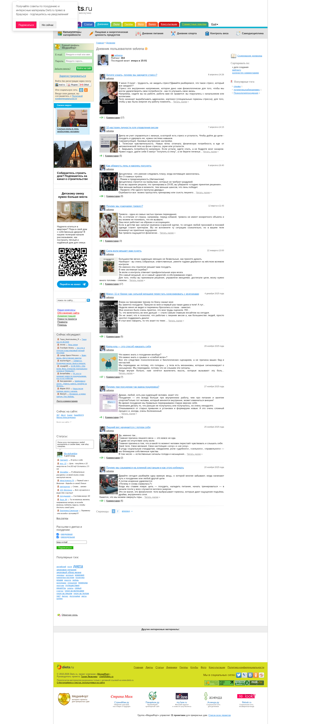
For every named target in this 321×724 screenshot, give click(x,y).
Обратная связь (70, 615)
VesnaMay (64, 472)
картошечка (65, 487)
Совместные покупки (194, 24)
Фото (141, 24)
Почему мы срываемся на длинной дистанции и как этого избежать (145, 467)
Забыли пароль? (63, 69)
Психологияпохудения (246, 93)
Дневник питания (152, 33)
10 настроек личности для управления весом (132, 127)
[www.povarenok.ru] (152, 700)
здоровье (60, 575)
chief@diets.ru (106, 676)
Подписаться (26, 25)
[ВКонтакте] (250, 675)
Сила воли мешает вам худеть (124, 250)
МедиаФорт (103, 674)
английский (61, 567)
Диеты (149, 667)
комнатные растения (65, 577)
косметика (80, 577)
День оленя (73, 345)
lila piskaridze (70, 453)
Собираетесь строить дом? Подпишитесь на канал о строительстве (72, 176)
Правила (62, 321)
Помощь (62, 324)
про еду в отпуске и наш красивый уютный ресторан (71, 350)
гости (69, 567)
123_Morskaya (66, 490)
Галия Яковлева (89, 676)
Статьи (88, 24)
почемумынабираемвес (247, 89)
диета (78, 566)
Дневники (102, 24)
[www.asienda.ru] (213, 700)
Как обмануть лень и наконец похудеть (128, 165)
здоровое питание (66, 569)
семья (78, 588)
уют (59, 596)
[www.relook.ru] (246, 700)
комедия (79, 575)
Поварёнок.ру (152, 702)
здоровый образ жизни (69, 572)
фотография (75, 596)
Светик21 (64, 460)
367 (58, 415)
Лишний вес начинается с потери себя (128, 427)
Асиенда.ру (213, 702)
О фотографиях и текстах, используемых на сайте (81, 682)
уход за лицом (64, 593)
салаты (70, 588)
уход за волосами (74, 590)
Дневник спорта (187, 33)
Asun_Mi (63, 500)
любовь (75, 580)
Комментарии (113, 117)
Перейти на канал (70, 284)
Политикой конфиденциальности (69, 97)
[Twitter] (238, 675)
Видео (152, 24)
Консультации (169, 24)
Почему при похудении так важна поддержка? (132, 386)
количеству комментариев (245, 73)
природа (83, 582)
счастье (60, 591)
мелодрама (61, 583)
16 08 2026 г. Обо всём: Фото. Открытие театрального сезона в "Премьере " (72, 368)
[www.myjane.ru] (182, 700)
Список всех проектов (219, 715)
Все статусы (62, 518)
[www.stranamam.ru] (121, 700)
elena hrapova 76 (67, 480)
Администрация (66, 315)
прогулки (60, 585)
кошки (60, 580)
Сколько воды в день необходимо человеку (68, 130)
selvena (118, 55)
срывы (237, 86)
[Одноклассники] (255, 675)
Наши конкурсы (66, 309)
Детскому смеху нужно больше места (72, 195)
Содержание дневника (249, 55)
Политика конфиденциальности (246, 667)
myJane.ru (182, 702)
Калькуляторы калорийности (72, 33)
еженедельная (68, 537)
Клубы (194, 667)
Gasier (70, 415)
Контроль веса (219, 33)
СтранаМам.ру (121, 702)
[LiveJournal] (244, 675)
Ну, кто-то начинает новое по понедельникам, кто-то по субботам (72, 376)
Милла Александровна (66, 417)
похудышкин (65, 496)
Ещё (213, 24)
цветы (84, 596)
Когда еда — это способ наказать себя (128, 346)
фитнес (65, 596)
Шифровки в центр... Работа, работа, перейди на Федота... (72, 383)
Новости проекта (67, 318)
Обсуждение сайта (68, 312)
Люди (116, 24)
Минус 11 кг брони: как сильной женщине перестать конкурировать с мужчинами (152, 293)
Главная (100, 43)
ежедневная (67, 534)
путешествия (72, 585)
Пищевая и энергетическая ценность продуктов (111, 33)
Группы (129, 24)
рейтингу (236, 70)
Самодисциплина (252, 33)
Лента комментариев (67, 401)
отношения (72, 583)
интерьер (70, 575)
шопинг (60, 598)
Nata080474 (79, 415)
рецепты (61, 588)
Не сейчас (48, 25)
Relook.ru (246, 702)
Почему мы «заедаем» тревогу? (124, 206)
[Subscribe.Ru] (261, 675)
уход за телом (81, 593)
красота (67, 580)
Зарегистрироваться (72, 76)
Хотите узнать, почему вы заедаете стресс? (131, 74)
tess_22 (63, 463)
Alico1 (63, 415)
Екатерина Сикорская (69, 511)
